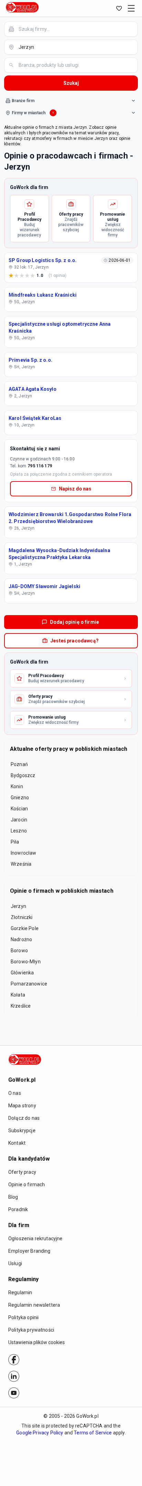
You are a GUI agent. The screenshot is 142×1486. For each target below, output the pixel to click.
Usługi (15, 1263)
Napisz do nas (75, 489)
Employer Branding (29, 1251)
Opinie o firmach (26, 1184)
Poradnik (18, 1209)
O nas (14, 1093)
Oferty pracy (22, 1172)
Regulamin (20, 1292)
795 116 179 (40, 465)
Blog (13, 1197)
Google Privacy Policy (39, 1432)
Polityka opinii (23, 1317)
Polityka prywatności (31, 1330)
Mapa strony (22, 1105)
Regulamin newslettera (34, 1305)
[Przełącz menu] (131, 8)
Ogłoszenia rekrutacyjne (35, 1238)
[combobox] (75, 29)
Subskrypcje (22, 1130)
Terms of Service (93, 1432)
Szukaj (71, 83)
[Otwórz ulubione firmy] (119, 8)
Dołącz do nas (24, 1118)
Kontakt (17, 1143)
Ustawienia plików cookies (36, 1342)
